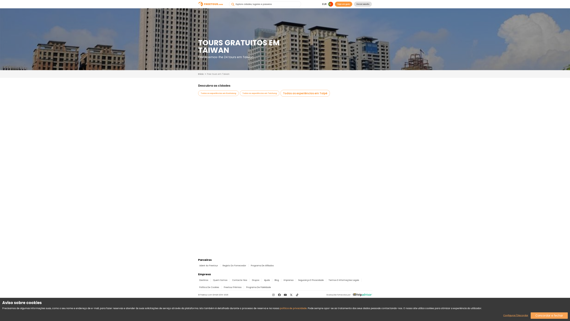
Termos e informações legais (343, 280)
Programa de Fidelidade (258, 287)
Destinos (203, 280)
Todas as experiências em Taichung (259, 93)
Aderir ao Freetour (208, 265)
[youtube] (285, 295)
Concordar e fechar (549, 316)
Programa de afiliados (262, 265)
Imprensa (288, 280)
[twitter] (291, 295)
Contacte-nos (239, 280)
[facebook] (279, 295)
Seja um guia (343, 4)
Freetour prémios (233, 287)
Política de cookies (209, 287)
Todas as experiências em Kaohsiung (218, 93)
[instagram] (273, 295)
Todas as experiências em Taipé (305, 93)
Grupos (255, 280)
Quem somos (220, 280)
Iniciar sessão (363, 4)
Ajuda (267, 280)
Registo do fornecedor (234, 265)
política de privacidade (293, 308)
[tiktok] (297, 295)
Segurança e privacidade (311, 280)
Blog (277, 280)
